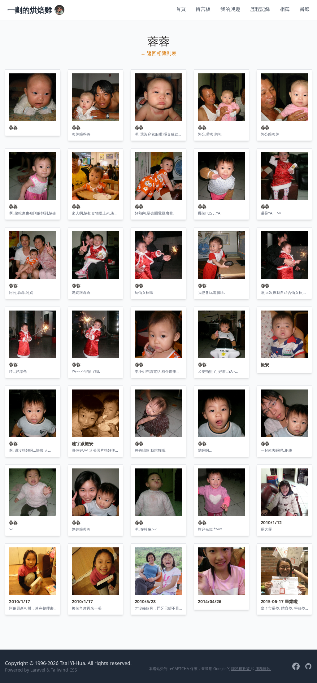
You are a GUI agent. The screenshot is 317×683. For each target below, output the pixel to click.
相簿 (285, 9)
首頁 (181, 9)
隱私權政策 (241, 668)
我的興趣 (230, 9)
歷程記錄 (260, 9)
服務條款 (263, 668)
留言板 (203, 9)
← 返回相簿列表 (158, 53)
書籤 (305, 9)
